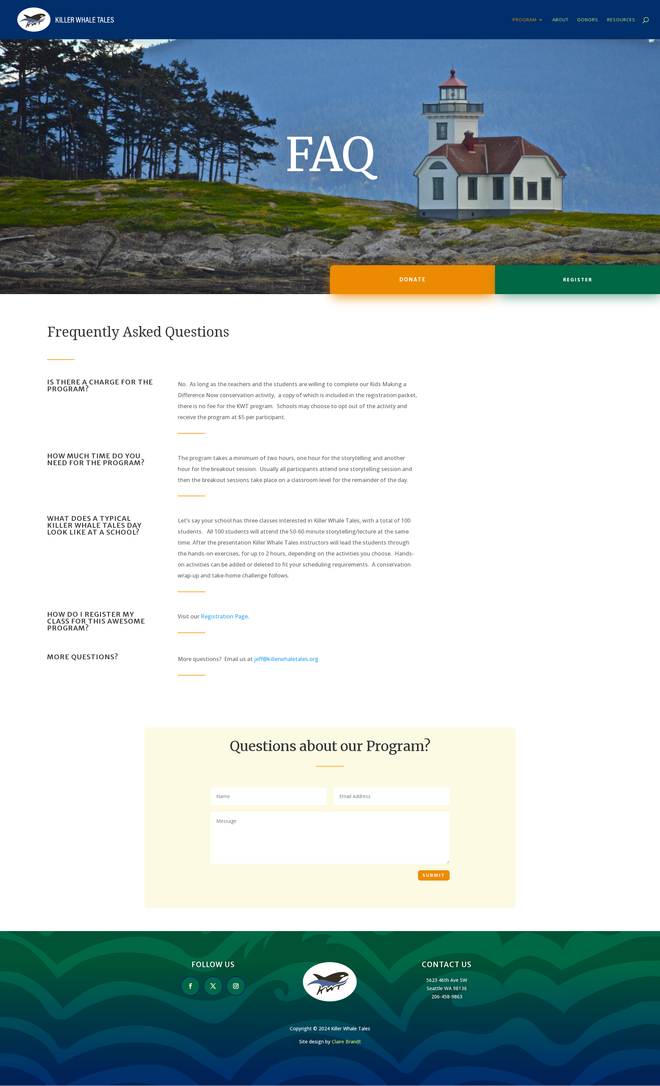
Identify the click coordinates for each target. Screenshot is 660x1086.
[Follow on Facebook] (190, 986)
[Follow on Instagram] (236, 986)
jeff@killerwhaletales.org (286, 659)
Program (525, 20)
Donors (588, 20)
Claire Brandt (346, 1041)
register (577, 279)
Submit (433, 875)
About (560, 20)
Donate (412, 279)
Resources (621, 20)
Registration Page (224, 616)
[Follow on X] (213, 986)
